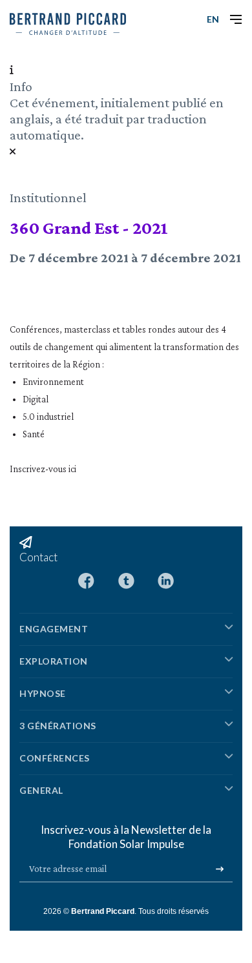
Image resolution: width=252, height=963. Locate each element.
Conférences (54, 757)
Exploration (53, 661)
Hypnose (42, 693)
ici (72, 469)
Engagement (53, 628)
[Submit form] (220, 869)
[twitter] (126, 579)
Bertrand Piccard (102, 911)
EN (213, 19)
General (41, 790)
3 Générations (57, 725)
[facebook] (86, 579)
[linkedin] (166, 579)
